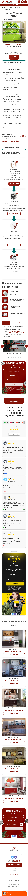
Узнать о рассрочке (14, 245)
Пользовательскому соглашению (14, 589)
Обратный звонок (14, 864)
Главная (4, 8)
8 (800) (14, 861)
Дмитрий (10, 460)
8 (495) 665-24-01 (15, 175)
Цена (5, 322)
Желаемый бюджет (15, 379)
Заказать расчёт (14, 57)
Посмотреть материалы (14, 401)
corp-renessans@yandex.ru (14, 868)
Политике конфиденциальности (14, 588)
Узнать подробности (23, 136)
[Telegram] (13, 614)
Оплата (21, 322)
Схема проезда (14, 874)
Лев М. (9, 478)
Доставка (14, 322)
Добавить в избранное (14, 877)
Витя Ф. (9, 532)
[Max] (15, 614)
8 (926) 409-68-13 (15, 178)
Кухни (11, 8)
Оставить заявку (14, 183)
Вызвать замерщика (14, 213)
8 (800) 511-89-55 (15, 173)
